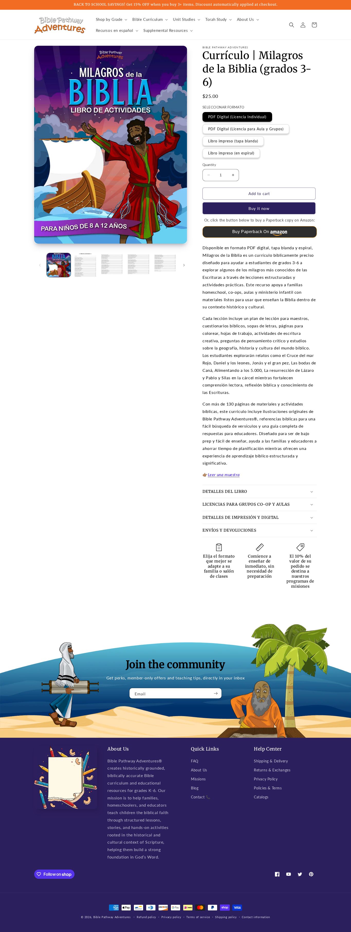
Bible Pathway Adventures (112, 917)
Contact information (256, 917)
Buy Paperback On (250, 231)
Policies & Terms (268, 788)
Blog (194, 788)
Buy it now (259, 208)
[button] (111, 19)
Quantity (209, 165)
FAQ (194, 761)
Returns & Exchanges (272, 770)
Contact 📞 (200, 797)
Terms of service (198, 917)
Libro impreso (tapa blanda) (233, 141)
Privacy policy (171, 917)
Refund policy (146, 917)
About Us (199, 770)
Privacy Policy (266, 779)
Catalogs (261, 797)
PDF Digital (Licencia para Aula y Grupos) (246, 129)
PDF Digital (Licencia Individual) (237, 117)
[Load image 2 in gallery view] (85, 265)
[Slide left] (39, 265)
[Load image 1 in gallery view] (59, 265)
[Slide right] (184, 265)
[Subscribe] (215, 693)
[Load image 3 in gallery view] (112, 265)
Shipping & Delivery (271, 761)
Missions (198, 779)
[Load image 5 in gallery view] (165, 265)
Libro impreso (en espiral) (231, 153)
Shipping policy (226, 917)
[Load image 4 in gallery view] (138, 265)
